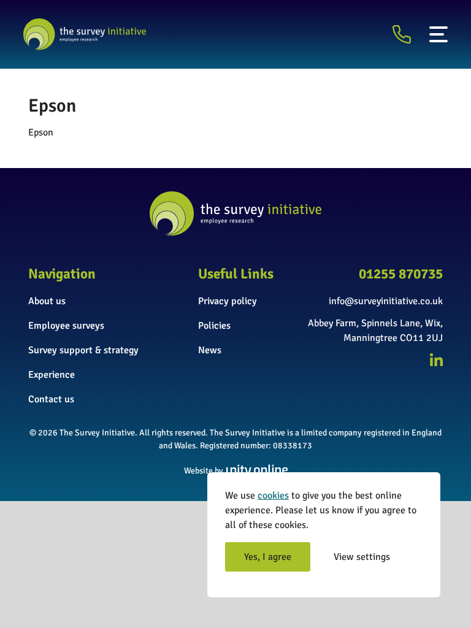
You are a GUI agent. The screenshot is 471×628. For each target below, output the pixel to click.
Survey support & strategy (83, 350)
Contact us (51, 399)
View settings (362, 557)
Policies (214, 326)
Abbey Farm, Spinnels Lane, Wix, (375, 323)
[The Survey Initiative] (84, 34)
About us (47, 301)
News (209, 350)
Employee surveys (66, 326)
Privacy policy (227, 301)
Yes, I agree (267, 557)
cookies (273, 495)
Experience (51, 375)
